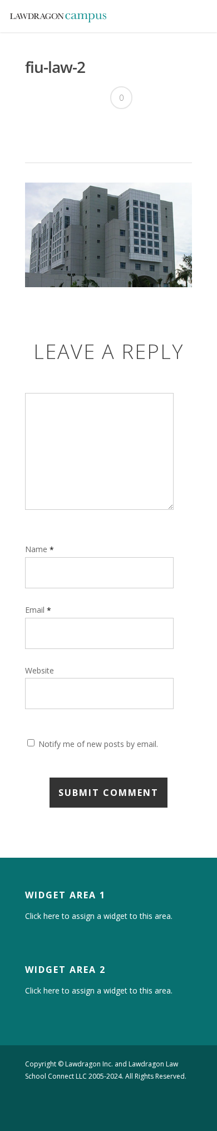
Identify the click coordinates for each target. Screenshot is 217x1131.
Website (39, 670)
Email (38, 609)
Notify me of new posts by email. (98, 744)
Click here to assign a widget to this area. (98, 916)
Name (39, 549)
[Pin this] (76, 128)
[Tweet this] (56, 128)
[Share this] (37, 128)
